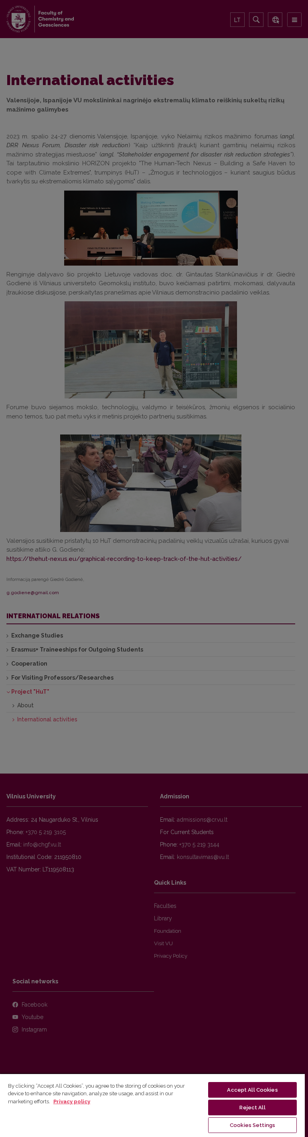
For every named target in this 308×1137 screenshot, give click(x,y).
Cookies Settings (252, 1125)
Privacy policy (71, 1101)
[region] (152, 1105)
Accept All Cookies (252, 1090)
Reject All (252, 1108)
